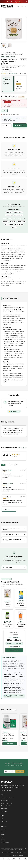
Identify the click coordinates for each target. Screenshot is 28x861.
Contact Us (4, 821)
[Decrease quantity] (3, 125)
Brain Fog (14, 227)
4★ (12, 465)
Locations (3, 831)
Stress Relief (9, 215)
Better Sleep (9, 212)
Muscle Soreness (9, 224)
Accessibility (20, 855)
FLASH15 (7, 102)
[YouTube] (10, 790)
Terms (14, 855)
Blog (2, 837)
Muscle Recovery (18, 212)
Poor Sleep (12, 221)
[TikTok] (7, 790)
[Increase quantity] (9, 125)
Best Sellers (4, 808)
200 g (4, 110)
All (3, 465)
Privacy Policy (8, 855)
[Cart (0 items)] (21, 6)
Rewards (3, 834)
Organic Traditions (10, 52)
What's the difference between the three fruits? (12, 540)
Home (2, 52)
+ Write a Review (22, 447)
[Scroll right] (26, 730)
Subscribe (20, 771)
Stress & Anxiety (21, 221)
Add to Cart (20, 125)
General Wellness (18, 215)
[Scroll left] (1, 730)
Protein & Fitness (5, 800)
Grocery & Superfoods (6, 803)
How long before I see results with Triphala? (11, 528)
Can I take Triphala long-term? (10, 534)
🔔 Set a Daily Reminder (14, 411)
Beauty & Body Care (6, 806)
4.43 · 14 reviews (13, 73)
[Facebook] (4, 790)
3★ (17, 465)
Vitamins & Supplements (7, 797)
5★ (7, 465)
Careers (3, 839)
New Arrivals (4, 811)
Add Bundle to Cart (14, 650)
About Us (3, 829)
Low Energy (5, 221)
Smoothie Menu (5, 842)
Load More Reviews (8, 509)
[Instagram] (2, 790)
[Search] (18, 6)
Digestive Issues (19, 224)
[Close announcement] (26, 1)
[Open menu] (25, 6)
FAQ (2, 818)
